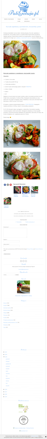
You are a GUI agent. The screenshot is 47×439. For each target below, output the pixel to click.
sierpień (7, 368)
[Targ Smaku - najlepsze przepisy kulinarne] (23, 425)
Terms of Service (39, 249)
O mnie (18, 21)
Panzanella (18, 222)
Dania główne (21, 213)
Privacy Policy (30, 249)
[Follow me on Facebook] (21, 261)
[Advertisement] (23, 339)
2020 (6, 354)
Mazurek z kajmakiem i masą (23, 295)
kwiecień (8, 378)
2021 (6, 352)
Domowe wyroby (7, 307)
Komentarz (6, 227)
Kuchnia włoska (30, 213)
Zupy (4, 327)
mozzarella (21, 216)
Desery (33, 19)
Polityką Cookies (35, 436)
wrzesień (8, 366)
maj (6, 376)
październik (8, 363)
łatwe (32, 216)
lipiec (7, 371)
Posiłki (19, 19)
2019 (6, 356)
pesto (25, 216)
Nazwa (5, 239)
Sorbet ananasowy (30, 222)
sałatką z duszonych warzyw (24, 37)
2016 (6, 394)
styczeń (7, 385)
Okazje (40, 19)
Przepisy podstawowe (9, 19)
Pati (20, 211)
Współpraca (27, 21)
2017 (6, 391)
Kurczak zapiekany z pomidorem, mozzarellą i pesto (23, 27)
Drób (25, 213)
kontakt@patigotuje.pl (23, 269)
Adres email (6, 244)
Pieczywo (5, 315)
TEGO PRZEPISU (29, 104)
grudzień (8, 359)
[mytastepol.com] (24, 430)
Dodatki (26, 19)
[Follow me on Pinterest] (23, 261)
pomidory (28, 216)
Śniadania (5, 324)
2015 (6, 396)
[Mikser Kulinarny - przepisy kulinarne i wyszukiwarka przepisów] (23, 412)
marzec (7, 380)
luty (6, 383)
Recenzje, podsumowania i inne (10, 322)
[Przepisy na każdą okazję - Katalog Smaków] (23, 428)
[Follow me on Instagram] (26, 261)
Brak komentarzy (25, 211)
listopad (7, 361)
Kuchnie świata (6, 310)
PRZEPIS (28, 86)
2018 (6, 389)
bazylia (17, 216)
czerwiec (8, 373)
